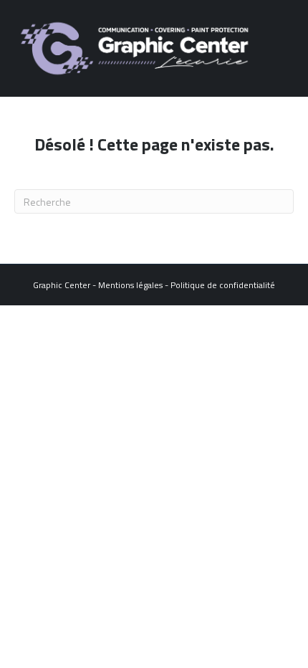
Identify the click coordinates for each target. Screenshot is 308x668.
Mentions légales (130, 285)
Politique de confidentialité (222, 285)
